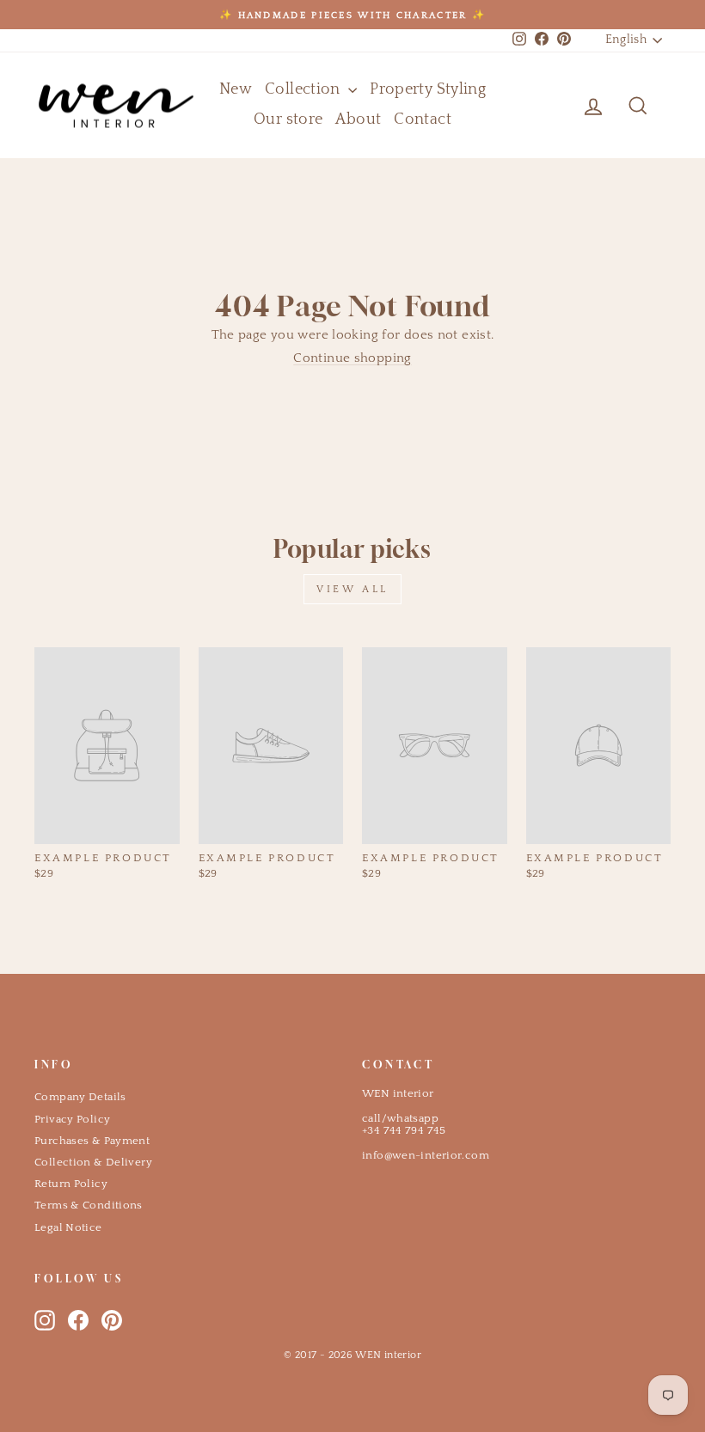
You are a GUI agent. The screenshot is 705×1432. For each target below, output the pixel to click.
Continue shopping (352, 358)
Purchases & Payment (92, 1141)
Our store (288, 119)
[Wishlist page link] (552, 105)
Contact (422, 119)
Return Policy (70, 1184)
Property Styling (428, 89)
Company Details (80, 1097)
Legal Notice (68, 1227)
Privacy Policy (72, 1119)
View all (352, 589)
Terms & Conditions (88, 1205)
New (235, 89)
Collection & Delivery (93, 1162)
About (358, 119)
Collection (304, 89)
